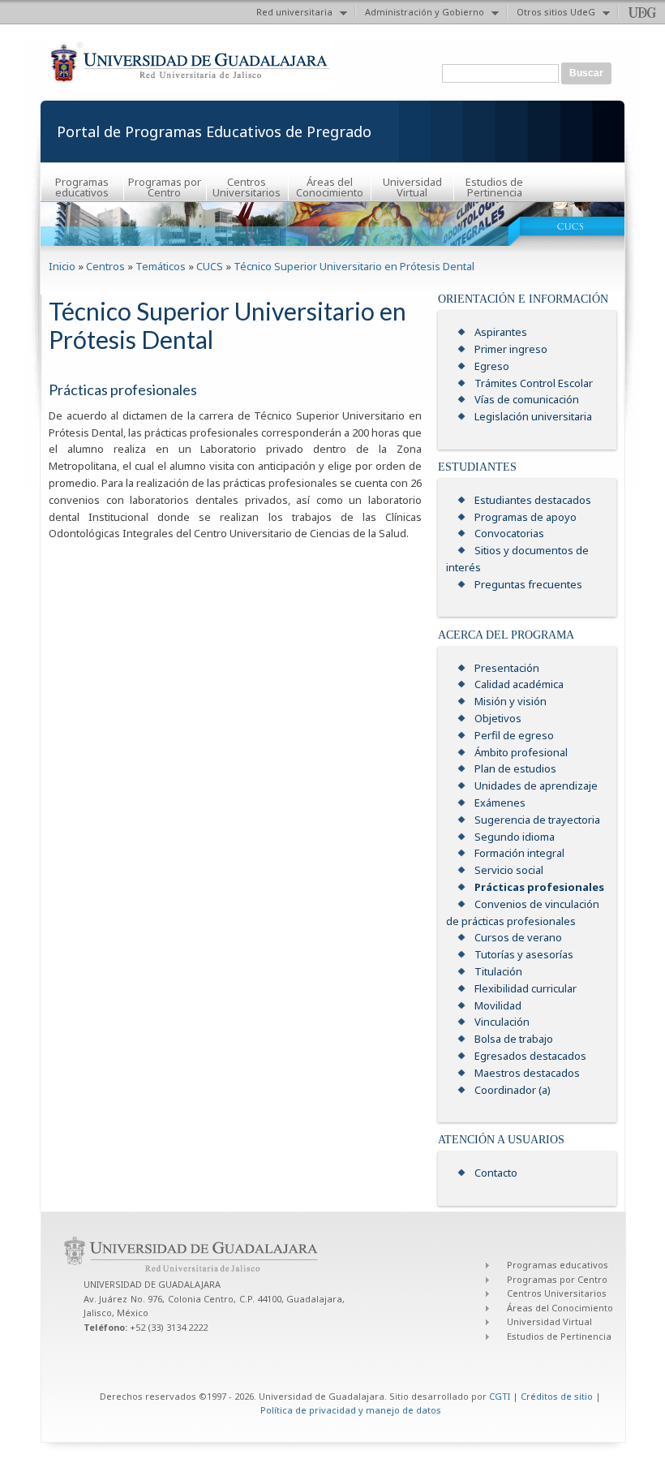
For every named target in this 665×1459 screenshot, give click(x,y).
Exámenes (500, 802)
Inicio (62, 266)
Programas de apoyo (525, 517)
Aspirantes (500, 332)
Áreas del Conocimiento (329, 187)
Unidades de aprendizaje (536, 785)
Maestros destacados (527, 1072)
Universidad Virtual (412, 187)
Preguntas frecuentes (528, 584)
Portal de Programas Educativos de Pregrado (214, 131)
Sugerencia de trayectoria (537, 819)
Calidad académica (519, 684)
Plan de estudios (515, 768)
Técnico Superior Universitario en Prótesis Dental (354, 266)
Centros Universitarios (246, 187)
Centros (105, 266)
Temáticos (160, 266)
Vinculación (502, 1021)
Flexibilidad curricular (525, 988)
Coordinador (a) (512, 1089)
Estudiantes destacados (532, 500)
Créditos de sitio (557, 1396)
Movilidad (497, 1005)
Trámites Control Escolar (533, 383)
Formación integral (519, 853)
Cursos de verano (518, 937)
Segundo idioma (514, 836)
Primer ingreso (510, 349)
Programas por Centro (164, 187)
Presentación (506, 668)
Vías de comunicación (526, 399)
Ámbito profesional (521, 752)
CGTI (499, 1396)
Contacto (495, 1172)
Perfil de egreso (514, 735)
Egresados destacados (530, 1055)
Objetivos (497, 718)
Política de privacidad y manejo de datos (350, 1410)
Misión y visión (510, 701)
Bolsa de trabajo (513, 1038)
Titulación (498, 971)
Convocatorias (509, 533)
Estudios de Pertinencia (494, 187)
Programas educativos (82, 187)
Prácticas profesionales (539, 887)
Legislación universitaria (533, 416)
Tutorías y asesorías (523, 954)
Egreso (491, 366)
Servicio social (508, 870)
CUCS (209, 266)
